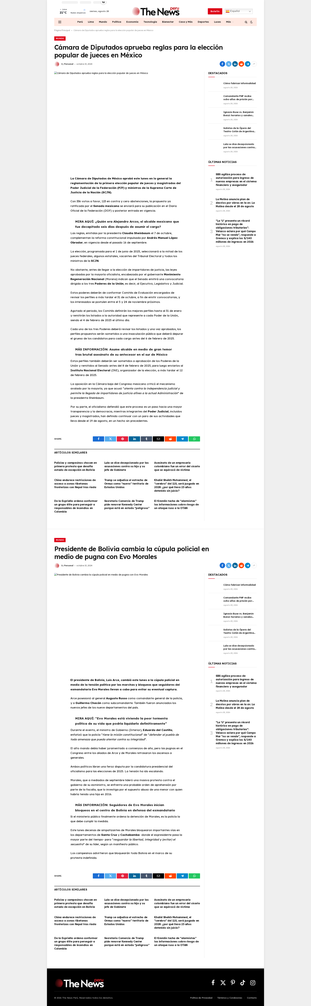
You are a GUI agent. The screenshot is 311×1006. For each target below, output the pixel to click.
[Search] (246, 22)
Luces (217, 21)
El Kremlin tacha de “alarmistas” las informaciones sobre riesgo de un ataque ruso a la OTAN (176, 504)
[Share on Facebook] (222, 64)
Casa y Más (186, 21)
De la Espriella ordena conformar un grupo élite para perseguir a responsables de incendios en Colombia (75, 506)
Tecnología (150, 21)
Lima (91, 21)
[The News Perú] (155, 11)
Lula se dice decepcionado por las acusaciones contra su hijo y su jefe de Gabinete (126, 466)
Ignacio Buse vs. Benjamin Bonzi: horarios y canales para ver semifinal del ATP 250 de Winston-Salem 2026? (239, 114)
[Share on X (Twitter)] (228, 64)
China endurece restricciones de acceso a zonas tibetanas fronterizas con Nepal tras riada (75, 483)
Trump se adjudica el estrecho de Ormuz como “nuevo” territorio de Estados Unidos (126, 483)
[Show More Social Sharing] (254, 64)
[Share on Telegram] (247, 64)
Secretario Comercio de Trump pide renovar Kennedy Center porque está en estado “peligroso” (127, 504)
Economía (132, 21)
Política (116, 21)
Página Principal (62, 30)
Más (228, 21)
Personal (68, 64)
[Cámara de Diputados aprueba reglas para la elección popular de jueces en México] (127, 119)
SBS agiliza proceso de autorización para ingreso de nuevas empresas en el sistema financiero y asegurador (236, 179)
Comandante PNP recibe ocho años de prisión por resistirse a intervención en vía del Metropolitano (238, 98)
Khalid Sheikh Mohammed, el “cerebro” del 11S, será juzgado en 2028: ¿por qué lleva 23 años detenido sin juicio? (176, 485)
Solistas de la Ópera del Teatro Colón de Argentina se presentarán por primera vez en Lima (239, 130)
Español (235, 11)
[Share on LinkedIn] (235, 64)
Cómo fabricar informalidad (239, 83)
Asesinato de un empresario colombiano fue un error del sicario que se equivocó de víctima (177, 466)
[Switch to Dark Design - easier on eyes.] (251, 22)
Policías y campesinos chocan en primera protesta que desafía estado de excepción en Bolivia (75, 466)
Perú (80, 21)
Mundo (103, 21)
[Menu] (59, 22)
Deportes (203, 21)
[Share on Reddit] (241, 64)
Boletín (215, 11)
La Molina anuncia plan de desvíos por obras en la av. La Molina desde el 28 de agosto (235, 203)
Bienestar (168, 21)
